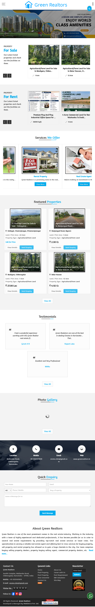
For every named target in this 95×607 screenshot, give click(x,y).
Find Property (43, 572)
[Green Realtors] (46, 5)
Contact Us (42, 580)
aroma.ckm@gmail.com (18, 583)
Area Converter (43, 578)
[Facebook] (13, 593)
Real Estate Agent (68, 176)
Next (9, 76)
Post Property (43, 575)
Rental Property (25, 176)
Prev (5, 76)
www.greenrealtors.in (81, 459)
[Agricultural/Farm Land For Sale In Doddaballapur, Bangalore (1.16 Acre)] (78, 55)
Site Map (57, 580)
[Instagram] (20, 593)
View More (25, 184)
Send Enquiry (27, 247)
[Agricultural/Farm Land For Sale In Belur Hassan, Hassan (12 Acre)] (45, 55)
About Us (57, 570)
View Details (12, 247)
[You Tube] (16, 593)
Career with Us (59, 572)
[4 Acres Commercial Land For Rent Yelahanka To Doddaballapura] (45, 101)
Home (40, 570)
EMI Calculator (59, 578)
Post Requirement (61, 575)
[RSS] (40, 583)
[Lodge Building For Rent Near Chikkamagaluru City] (78, 101)
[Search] (89, 8)
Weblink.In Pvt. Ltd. (31, 603)
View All (47, 301)
